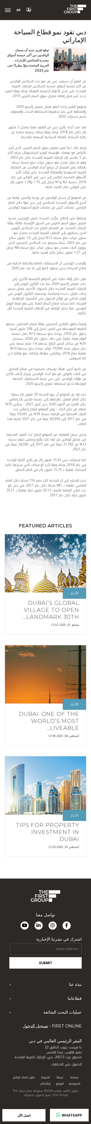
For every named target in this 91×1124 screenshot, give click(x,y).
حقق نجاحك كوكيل (24, 1077)
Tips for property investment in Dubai (47, 832)
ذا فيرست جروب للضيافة (65, 1007)
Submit (45, 963)
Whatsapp (71, 1115)
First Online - (52, 1026)
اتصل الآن (24, 1115)
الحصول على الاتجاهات (66, 1064)
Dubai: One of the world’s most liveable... (49, 721)
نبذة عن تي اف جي (68, 993)
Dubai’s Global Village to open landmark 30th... (51, 609)
